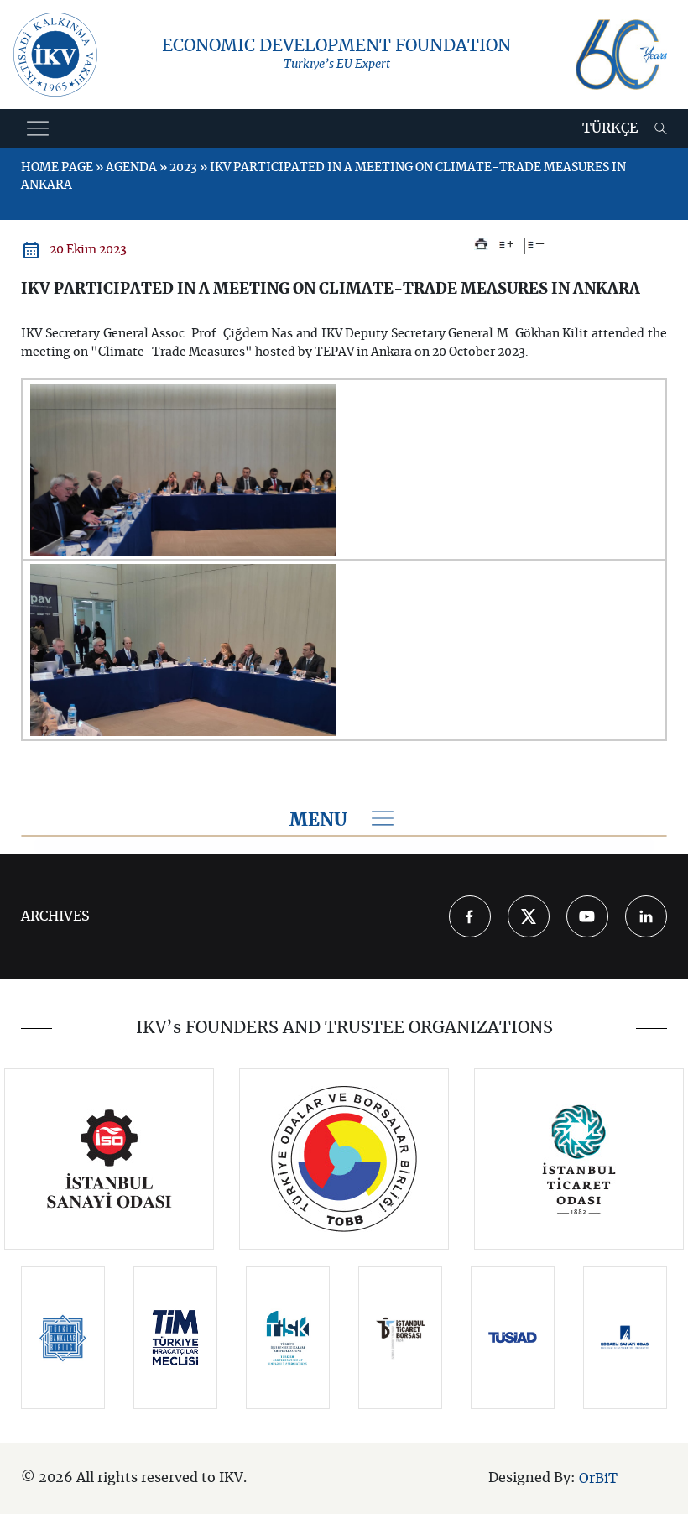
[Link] (109, 1159)
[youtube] (587, 916)
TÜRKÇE (610, 128)
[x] (529, 916)
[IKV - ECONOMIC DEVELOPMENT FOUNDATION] (55, 55)
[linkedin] (646, 916)
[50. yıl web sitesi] (621, 54)
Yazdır (481, 244)
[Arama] (660, 128)
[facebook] (470, 916)
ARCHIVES (55, 916)
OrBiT (598, 1478)
